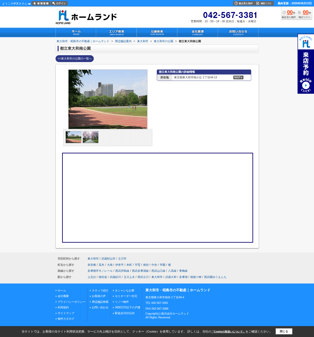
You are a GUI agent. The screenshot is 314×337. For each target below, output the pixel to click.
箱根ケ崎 (195, 277)
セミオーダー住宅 (126, 296)
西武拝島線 (122, 270)
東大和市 (93, 258)
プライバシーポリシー (71, 301)
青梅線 (183, 270)
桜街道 (103, 277)
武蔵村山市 (108, 258)
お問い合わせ (100, 307)
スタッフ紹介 (100, 290)
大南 (110, 264)
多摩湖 (183, 277)
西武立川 (143, 277)
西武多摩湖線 (140, 270)
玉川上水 (129, 277)
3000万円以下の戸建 (127, 307)
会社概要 (63, 296)
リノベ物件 (122, 301)
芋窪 (137, 264)
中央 (154, 264)
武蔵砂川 (115, 277)
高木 (101, 264)
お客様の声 (99, 296)
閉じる (284, 331)
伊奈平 (119, 264)
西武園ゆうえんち (215, 277)
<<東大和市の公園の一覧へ (75, 58)
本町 (129, 264)
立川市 (122, 258)
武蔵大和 (170, 277)
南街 (146, 264)
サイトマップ (66, 313)
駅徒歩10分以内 (125, 313)
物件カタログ (66, 318)
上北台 (92, 277)
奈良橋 (92, 264)
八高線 (172, 270)
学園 (162, 264)
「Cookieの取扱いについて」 (228, 331)
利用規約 (63, 307)
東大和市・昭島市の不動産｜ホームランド (177, 290)
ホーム (62, 290)
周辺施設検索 (100, 301)
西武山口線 (158, 270)
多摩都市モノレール (100, 270)
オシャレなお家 (124, 290)
